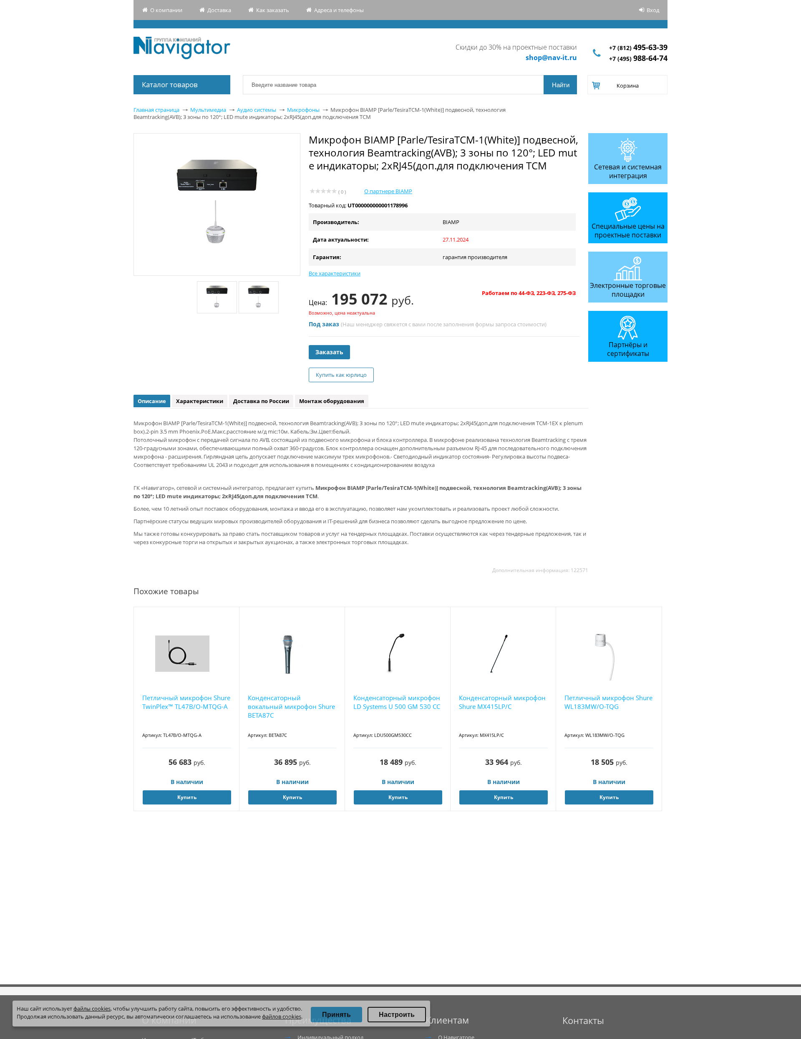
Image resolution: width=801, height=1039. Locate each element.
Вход (653, 10)
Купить (186, 797)
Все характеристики (334, 273)
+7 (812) (638, 48)
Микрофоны (303, 109)
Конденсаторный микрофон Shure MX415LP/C (502, 702)
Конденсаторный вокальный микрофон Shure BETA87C (291, 706)
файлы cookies (92, 1008)
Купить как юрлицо (341, 374)
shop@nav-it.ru (551, 57)
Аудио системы (256, 109)
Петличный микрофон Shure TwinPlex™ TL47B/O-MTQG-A (186, 702)
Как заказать (272, 10)
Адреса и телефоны (339, 10)
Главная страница (156, 109)
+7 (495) (638, 59)
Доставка (219, 10)
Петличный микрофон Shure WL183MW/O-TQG (608, 702)
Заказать (329, 352)
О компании (166, 10)
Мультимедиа (208, 109)
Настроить (397, 1014)
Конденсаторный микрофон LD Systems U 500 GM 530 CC (396, 702)
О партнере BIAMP (388, 191)
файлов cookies (281, 1016)
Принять (336, 1014)
